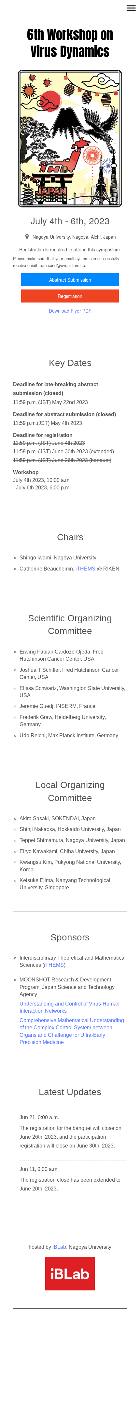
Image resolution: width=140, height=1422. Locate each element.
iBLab (59, 1247)
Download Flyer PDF (70, 310)
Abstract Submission (70, 279)
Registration (70, 296)
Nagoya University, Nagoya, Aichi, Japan (73, 236)
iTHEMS (85, 568)
